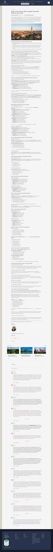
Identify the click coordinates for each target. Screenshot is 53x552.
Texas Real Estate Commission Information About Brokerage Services (36, 542)
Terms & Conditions (34, 533)
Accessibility (33, 536)
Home (16, 533)
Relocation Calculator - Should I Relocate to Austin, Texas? (12, 356)
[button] (48, 2)
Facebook (43, 536)
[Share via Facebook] (11, 338)
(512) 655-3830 (7, 536)
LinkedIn (43, 533)
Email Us (6, 537)
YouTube (43, 537)
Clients (16, 537)
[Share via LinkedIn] (15, 338)
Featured (16, 536)
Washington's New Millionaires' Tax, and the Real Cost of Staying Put (40, 356)
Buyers (24, 533)
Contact (25, 537)
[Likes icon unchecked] (13, 382)
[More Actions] (41, 372)
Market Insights (17, 538)
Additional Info (13, 335)
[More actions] (41, 9)
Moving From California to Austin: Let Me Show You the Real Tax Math (26, 356)
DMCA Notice (34, 537)
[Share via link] (17, 338)
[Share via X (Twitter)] (13, 338)
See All (45, 345)
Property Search (26, 536)
